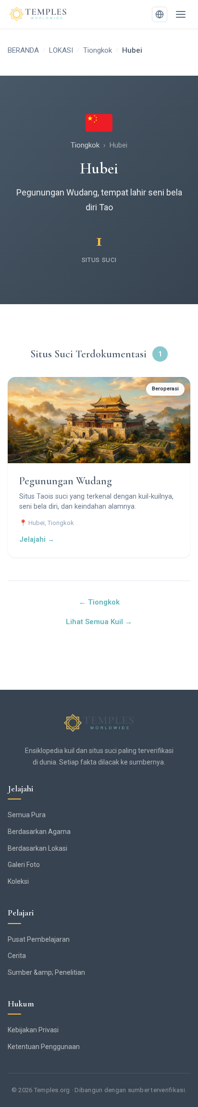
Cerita (17, 955)
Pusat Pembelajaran (39, 939)
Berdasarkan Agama (39, 831)
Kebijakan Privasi (33, 1030)
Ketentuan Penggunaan (44, 1046)
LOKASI (61, 50)
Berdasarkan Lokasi (37, 848)
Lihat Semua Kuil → (99, 621)
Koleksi (18, 881)
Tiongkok (97, 50)
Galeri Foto (24, 864)
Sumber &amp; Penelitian (46, 972)
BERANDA (23, 50)
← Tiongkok (99, 602)
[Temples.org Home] (99, 723)
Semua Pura (27, 815)
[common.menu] (180, 14)
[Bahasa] (159, 14)
